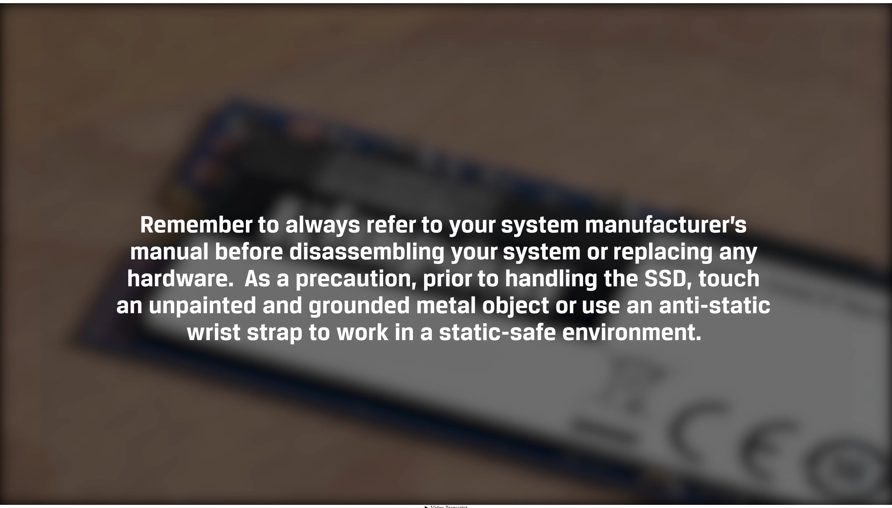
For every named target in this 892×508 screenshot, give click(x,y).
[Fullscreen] (878, 492)
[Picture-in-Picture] (865, 492)
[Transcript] (853, 492)
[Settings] (840, 492)
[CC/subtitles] (827, 492)
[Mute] (815, 492)
